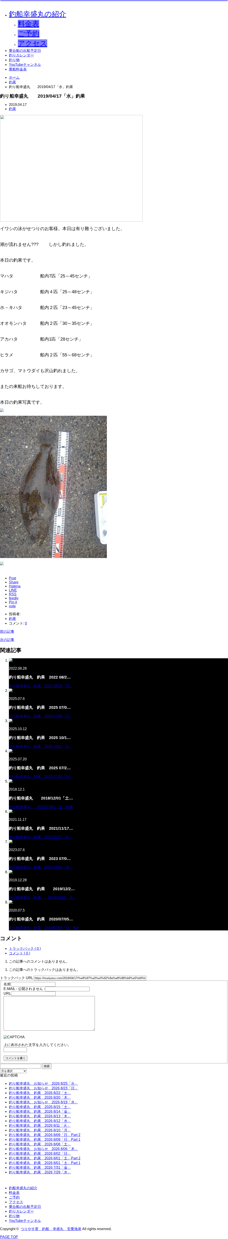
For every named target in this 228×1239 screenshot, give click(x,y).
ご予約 (28, 34)
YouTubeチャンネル (25, 64)
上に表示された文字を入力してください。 (37, 1045)
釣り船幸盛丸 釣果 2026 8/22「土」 (40, 1093)
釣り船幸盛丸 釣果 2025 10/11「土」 (41, 746)
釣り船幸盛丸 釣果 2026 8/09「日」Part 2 (44, 1135)
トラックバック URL (16, 978)
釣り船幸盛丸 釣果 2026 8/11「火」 (40, 1125)
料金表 (28, 24)
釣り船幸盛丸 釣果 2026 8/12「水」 (40, 1121)
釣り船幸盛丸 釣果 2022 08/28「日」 (41, 686)
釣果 (12, 109)
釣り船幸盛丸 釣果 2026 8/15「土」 (40, 1107)
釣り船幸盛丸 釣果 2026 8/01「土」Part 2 (44, 1158)
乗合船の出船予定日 (25, 50)
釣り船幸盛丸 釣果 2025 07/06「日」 (41, 716)
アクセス (32, 43)
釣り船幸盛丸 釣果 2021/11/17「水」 (41, 837)
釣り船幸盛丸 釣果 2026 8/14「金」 (40, 1111)
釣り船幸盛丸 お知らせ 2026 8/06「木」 (43, 1149)
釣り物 (14, 60)
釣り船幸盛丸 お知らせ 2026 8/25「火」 (43, 1083)
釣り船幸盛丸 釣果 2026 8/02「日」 (40, 1153)
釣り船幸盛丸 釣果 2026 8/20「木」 (40, 1097)
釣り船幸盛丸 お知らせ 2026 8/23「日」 (43, 1088)
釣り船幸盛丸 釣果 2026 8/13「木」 (40, 1116)
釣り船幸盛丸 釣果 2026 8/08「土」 (40, 1144)
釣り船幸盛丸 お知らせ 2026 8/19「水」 (43, 1102)
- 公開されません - (24, 989)
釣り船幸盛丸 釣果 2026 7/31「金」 (40, 1167)
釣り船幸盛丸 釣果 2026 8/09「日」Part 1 (44, 1139)
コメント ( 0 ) (19, 953)
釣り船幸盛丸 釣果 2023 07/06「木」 (41, 867)
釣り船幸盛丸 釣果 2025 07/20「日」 (41, 777)
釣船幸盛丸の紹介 (37, 14)
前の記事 (7, 631)
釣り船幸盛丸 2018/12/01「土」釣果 (41, 807)
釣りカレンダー (21, 55)
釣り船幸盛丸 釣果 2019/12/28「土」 (43, 898)
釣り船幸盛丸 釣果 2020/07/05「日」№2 (44, 928)
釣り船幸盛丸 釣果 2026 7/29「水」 (40, 1172)
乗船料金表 (18, 69)
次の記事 (7, 640)
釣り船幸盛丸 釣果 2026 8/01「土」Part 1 (44, 1163)
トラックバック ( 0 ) (25, 948)
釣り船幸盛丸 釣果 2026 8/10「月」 (40, 1130)
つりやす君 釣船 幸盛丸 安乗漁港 (51, 1229)
